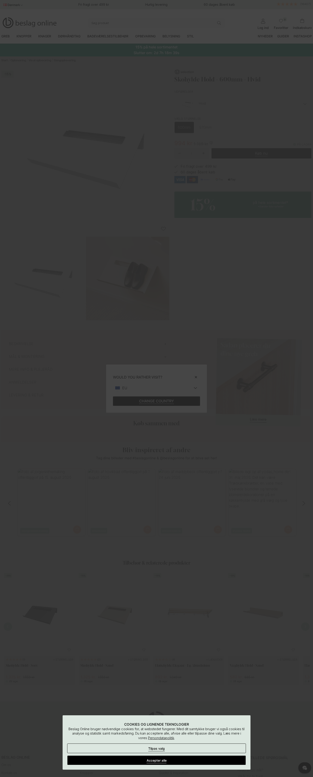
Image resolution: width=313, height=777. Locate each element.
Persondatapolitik (161, 738)
